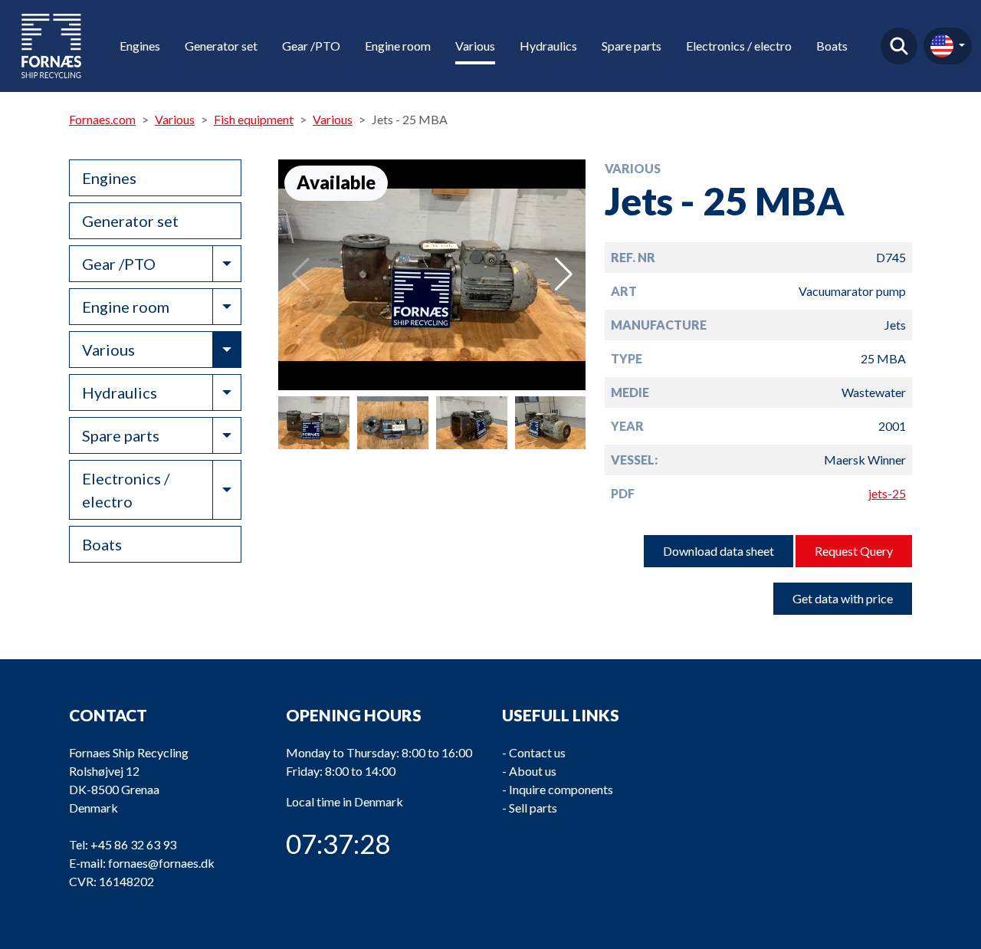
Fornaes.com (102, 119)
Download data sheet (718, 550)
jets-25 (887, 493)
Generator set (221, 45)
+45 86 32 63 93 (133, 844)
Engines (140, 45)
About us (532, 770)
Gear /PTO (311, 45)
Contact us (537, 752)
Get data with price (842, 598)
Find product (899, 46)
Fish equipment (254, 119)
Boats (832, 45)
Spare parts (631, 45)
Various (475, 45)
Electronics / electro (739, 45)
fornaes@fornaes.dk (161, 862)
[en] (948, 46)
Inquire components (561, 789)
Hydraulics (548, 45)
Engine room (398, 45)
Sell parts (533, 807)
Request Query (854, 550)
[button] (563, 274)
